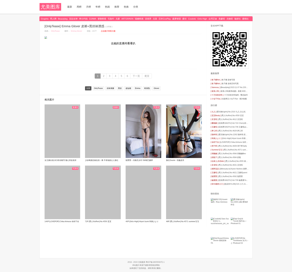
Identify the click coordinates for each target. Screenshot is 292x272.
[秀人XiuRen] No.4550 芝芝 (232, 115)
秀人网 (53, 19)
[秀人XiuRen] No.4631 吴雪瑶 (230, 165)
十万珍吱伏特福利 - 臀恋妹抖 (236, 95)
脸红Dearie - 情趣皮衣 (175, 160)
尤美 (155, 19)
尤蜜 (118, 19)
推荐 (116, 6)
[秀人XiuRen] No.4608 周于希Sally (232, 146)
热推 (126, 6)
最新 (69, 6)
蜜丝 (184, 19)
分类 (135, 6)
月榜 (88, 6)
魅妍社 (237, 19)
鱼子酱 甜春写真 (228, 80)
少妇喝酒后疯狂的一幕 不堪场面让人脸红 (101, 160)
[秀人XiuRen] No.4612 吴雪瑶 (230, 119)
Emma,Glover (76, 31)
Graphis (45, 19)
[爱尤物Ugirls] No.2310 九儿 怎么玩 (231, 112)
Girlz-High (202, 19)
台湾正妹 (213, 19)
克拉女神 (73, 19)
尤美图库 (50, 7)
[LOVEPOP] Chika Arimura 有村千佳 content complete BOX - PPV (247, 142)
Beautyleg (63, 19)
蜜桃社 (245, 19)
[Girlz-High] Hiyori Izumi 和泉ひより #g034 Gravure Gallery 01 (247, 138)
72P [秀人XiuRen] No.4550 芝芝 (98, 221)
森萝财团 (176, 19)
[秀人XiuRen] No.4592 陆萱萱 (230, 176)
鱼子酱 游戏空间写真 (230, 83)
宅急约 (111, 19)
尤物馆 (229, 19)
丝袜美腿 (110, 88)
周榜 (79, 6)
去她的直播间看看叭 (123, 43)
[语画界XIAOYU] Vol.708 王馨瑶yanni (233, 127)
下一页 (136, 76)
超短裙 (128, 88)
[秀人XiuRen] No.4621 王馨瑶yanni (232, 173)
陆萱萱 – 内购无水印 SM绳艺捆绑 (139, 160)
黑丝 (120, 88)
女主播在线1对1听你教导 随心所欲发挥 (60, 160)
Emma (137, 88)
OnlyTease (55, 31)
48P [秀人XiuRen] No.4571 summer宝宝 (182, 221)
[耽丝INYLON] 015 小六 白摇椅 (236, 184)
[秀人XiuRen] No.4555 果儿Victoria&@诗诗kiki (244, 161)
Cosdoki (192, 19)
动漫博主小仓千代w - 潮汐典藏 (234, 99)
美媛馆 (222, 19)
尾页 (146, 76)
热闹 (107, 6)
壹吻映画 (102, 19)
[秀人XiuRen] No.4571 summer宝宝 (238, 150)
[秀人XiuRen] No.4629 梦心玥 (230, 131)
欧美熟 (147, 88)
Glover (156, 88)
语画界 (148, 19)
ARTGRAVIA (127, 19)
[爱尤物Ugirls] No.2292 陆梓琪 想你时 (233, 134)
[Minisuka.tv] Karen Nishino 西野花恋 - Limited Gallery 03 (243, 169)
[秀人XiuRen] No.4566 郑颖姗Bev (232, 154)
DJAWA (92, 19)
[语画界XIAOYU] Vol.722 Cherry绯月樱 (234, 123)
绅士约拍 (83, 19)
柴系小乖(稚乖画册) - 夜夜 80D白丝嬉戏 (237, 91)
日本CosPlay (165, 19)
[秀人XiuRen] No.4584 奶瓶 (229, 157)
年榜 (98, 6)
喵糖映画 (139, 19)
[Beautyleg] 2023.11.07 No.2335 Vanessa (238, 87)
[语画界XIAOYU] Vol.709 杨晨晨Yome (233, 180)
